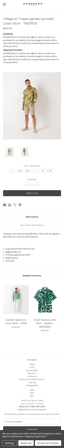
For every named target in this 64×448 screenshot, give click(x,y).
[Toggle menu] (4, 4)
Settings (9, 443)
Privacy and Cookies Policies (32, 379)
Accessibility (32, 370)
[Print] (9, 205)
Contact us (32, 376)
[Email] (4, 205)
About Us (32, 373)
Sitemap (32, 382)
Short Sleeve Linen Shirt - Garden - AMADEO (45, 323)
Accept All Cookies (48, 443)
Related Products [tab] (32, 275)
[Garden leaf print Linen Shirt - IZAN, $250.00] (16, 299)
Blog (32, 364)
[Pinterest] (19, 205)
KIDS (32, 393)
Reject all (26, 443)
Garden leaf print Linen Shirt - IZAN (16, 321)
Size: (32, 166)
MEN (32, 390)
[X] (14, 205)
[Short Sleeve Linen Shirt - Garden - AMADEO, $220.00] (45, 299)
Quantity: (32, 179)
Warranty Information (32, 225)
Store (32, 367)
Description (32, 216)
